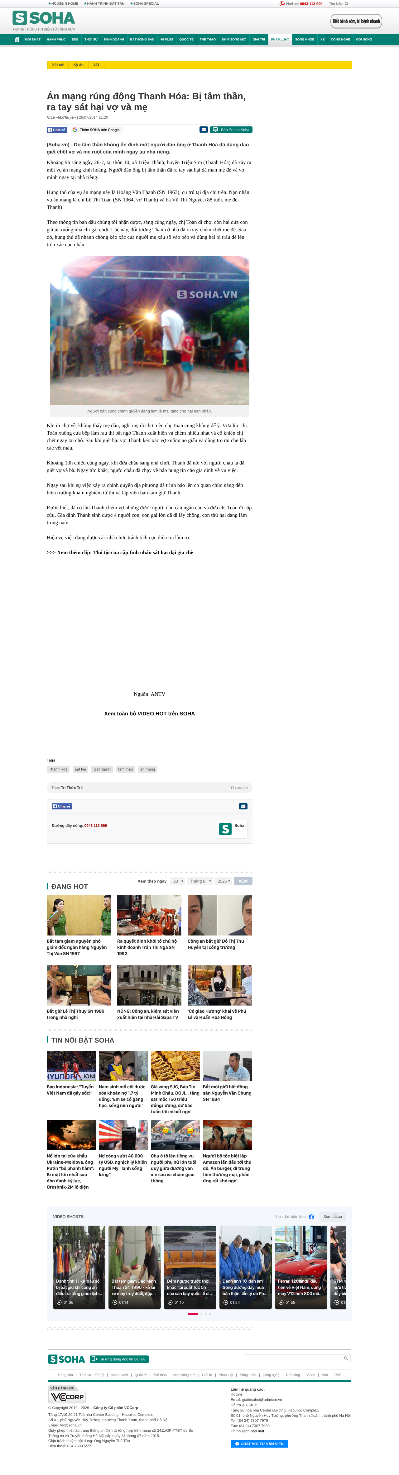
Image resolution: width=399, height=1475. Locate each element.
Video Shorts (68, 1216)
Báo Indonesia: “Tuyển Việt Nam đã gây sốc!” (70, 1090)
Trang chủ (65, 1375)
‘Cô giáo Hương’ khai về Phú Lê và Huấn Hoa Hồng (217, 1014)
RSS (338, 1375)
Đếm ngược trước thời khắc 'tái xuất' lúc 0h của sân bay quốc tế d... (189, 1287)
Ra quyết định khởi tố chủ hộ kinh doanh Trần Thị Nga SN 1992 (147, 947)
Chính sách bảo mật (247, 1431)
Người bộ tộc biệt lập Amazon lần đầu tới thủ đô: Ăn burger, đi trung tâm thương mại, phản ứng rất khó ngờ (227, 1168)
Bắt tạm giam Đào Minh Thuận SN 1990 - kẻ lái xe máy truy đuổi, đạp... (134, 1287)
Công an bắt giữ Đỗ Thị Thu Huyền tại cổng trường (216, 944)
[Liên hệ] (243, 806)
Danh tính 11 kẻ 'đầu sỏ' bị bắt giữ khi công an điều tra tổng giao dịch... (79, 1287)
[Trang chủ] (43, 21)
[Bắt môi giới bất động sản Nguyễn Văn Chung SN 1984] (227, 1066)
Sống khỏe (304, 39)
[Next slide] (339, 1270)
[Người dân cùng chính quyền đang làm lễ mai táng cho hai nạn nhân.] (149, 330)
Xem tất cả (333, 1216)
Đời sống (364, 39)
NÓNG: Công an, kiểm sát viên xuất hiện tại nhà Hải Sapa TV (148, 1014)
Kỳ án (78, 65)
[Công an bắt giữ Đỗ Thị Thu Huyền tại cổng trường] (220, 915)
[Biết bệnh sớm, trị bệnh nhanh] (356, 21)
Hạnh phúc (56, 39)
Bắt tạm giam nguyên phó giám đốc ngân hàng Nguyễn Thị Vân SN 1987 (77, 947)
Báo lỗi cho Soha (235, 130)
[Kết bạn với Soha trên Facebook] (225, 829)
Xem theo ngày (152, 881)
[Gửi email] (203, 129)
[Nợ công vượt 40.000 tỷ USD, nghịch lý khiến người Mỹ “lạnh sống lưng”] (123, 1135)
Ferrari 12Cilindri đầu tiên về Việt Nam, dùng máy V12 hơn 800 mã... (300, 1287)
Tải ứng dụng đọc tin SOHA (122, 1359)
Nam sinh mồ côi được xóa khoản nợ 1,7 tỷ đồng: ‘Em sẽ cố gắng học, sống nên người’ (122, 1096)
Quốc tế (186, 39)
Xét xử (58, 65)
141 (96, 65)
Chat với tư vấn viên (262, 1444)
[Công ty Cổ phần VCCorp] (124, 1394)
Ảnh (325, 1375)
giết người (102, 769)
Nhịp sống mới (234, 39)
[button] (193, 1314)
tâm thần (125, 769)
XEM (243, 881)
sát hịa (80, 769)
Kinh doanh (114, 39)
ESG (75, 39)
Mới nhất (33, 39)
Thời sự (91, 39)
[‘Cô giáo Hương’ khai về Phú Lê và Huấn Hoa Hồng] (220, 985)
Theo (149, 787)
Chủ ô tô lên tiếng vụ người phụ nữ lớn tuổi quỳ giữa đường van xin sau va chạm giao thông (173, 1168)
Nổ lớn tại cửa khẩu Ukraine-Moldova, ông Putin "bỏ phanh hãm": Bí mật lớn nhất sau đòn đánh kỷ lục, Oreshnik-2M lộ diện (70, 1171)
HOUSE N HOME (64, 4)
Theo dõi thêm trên (290, 1216)
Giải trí (258, 39)
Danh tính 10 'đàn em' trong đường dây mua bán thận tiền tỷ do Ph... (245, 1287)
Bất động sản (142, 39)
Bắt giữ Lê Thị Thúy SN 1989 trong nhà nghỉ (75, 1014)
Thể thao (208, 39)
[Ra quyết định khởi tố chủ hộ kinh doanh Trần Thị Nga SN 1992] (149, 915)
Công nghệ (340, 39)
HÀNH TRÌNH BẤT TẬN (106, 4)
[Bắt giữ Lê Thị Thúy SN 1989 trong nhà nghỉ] (79, 985)
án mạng (147, 769)
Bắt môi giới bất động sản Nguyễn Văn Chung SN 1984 (227, 1093)
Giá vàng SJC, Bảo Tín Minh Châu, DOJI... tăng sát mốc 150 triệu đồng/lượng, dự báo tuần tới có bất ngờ (175, 1099)
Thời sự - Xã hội (91, 1375)
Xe (322, 39)
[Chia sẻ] (57, 130)
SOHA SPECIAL (146, 4)
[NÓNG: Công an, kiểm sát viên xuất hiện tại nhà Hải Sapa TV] (149, 985)
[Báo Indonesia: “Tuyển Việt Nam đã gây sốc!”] (71, 1066)
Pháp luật (280, 39)
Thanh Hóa (58, 769)
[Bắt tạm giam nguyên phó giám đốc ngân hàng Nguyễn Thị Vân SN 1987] (79, 915)
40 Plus (167, 39)
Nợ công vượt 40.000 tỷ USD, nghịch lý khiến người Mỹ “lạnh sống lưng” (123, 1165)
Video (310, 1375)
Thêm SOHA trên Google (100, 130)
